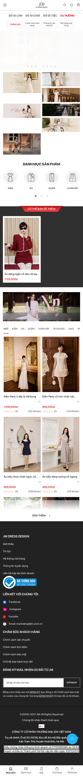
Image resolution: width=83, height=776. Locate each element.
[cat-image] (10, 177)
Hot (6, 328)
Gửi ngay (72, 682)
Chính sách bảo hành (32, 24)
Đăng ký (35, 692)
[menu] (5, 5)
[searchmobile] (64, 5)
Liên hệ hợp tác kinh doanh (18, 573)
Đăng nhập (46, 695)
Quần (31, 328)
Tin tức (7, 551)
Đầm (14, 328)
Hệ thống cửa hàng (66, 24)
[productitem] (22, 364)
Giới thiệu (8, 543)
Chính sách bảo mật (15, 654)
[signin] (72, 739)
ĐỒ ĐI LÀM (15, 15)
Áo (22, 328)
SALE (71, 328)
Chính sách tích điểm (15, 647)
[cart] (78, 5)
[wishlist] (71, 5)
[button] (28, 66)
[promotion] (22, 82)
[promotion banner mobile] (41, 306)
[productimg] (21, 244)
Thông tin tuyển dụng (15, 565)
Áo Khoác (59, 328)
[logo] (41, 5)
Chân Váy (43, 328)
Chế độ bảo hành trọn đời (18, 661)
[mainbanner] (41, 51)
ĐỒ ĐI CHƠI (32, 15)
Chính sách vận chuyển (16, 639)
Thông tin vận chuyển (49, 24)
